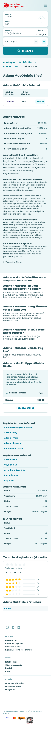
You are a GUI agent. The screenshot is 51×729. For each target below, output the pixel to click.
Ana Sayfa (9, 62)
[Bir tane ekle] (44, 42)
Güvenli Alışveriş (13, 665)
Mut (17, 66)
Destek (8, 668)
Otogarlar (10, 689)
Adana (7, 66)
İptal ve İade (11, 662)
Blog (7, 671)
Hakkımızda (11, 640)
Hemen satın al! (25, 408)
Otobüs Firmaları (13, 686)
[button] (45, 5)
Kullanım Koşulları (14, 643)
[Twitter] (19, 627)
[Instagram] (7, 627)
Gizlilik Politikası (13, 646)
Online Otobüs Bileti (15, 683)
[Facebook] (13, 627)
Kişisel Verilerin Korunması (18, 650)
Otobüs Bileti (26, 62)
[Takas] (41, 19)
